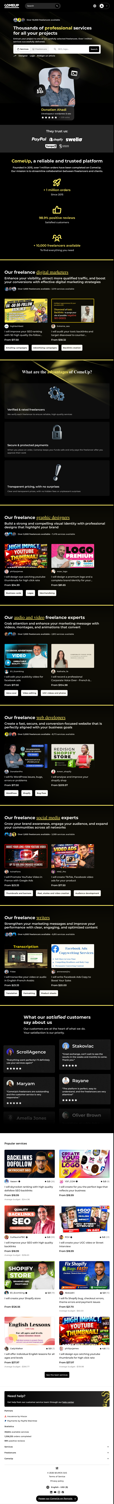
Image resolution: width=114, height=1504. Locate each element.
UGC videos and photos (54, 693)
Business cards (13, 593)
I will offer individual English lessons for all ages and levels (29, 1356)
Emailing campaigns (16, 348)
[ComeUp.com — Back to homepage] (11, 6)
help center (68, 1402)
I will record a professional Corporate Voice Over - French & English (70, 680)
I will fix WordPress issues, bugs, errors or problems (23, 778)
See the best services (57, 1375)
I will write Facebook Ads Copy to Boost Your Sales (71, 979)
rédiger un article (46, 56)
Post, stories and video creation (53, 893)
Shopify (27, 793)
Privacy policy (57, 1481)
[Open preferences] (94, 6)
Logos (30, 593)
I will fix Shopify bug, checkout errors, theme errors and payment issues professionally (81, 1302)
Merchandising (47, 593)
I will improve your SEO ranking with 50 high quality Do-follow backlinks (23, 335)
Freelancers (41, 49)
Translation (11, 993)
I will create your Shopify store (22, 1298)
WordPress (11, 793)
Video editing (29, 693)
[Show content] (108, 1446)
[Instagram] (59, 1492)
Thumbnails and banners (18, 893)
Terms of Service (57, 1476)
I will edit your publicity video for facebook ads (23, 678)
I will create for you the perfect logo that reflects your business (83, 1188)
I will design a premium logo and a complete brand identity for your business (71, 580)
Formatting (29, 993)
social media (48, 817)
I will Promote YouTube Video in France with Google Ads (23, 878)
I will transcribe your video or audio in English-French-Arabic (25, 979)
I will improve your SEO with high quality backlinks (28, 1244)
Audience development (87, 893)
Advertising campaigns (45, 348)
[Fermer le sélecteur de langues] (75, 1498)
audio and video (29, 617)
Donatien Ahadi (53, 110)
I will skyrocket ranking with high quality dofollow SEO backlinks (28, 1188)
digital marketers (52, 272)
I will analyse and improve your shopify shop (69, 778)
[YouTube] (55, 1492)
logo (32, 56)
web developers (50, 717)
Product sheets (48, 993)
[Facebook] (63, 1492)
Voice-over (11, 693)
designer (23, 56)
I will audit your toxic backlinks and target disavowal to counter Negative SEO (72, 335)
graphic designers (53, 517)
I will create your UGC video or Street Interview (81, 1244)
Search (94, 49)
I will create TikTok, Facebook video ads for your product (72, 878)
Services (24, 49)
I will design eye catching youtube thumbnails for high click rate (24, 578)
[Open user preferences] (107, 6)
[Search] (57, 6)
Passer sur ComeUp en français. (55, 1498)
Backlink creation (72, 348)
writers (43, 917)
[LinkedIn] (51, 1492)
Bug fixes (41, 793)
